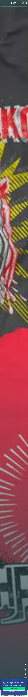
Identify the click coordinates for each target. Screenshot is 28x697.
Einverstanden (14, 688)
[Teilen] (25, 674)
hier (21, 685)
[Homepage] (14, 3)
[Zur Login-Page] (26, 3)
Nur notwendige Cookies (14, 691)
